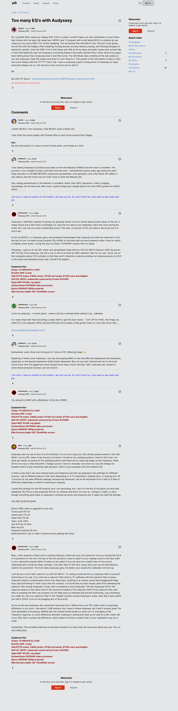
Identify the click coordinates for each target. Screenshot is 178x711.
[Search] (139, 3)
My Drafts (148, 60)
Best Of (132, 71)
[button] (119, 21)
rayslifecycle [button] (23, 304)
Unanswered (148, 68)
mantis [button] (20, 120)
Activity (132, 49)
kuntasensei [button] (22, 213)
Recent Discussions (137, 46)
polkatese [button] (22, 159)
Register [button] (73, 108)
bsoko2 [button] (21, 28)
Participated (134, 64)
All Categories (134, 42)
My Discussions (135, 57)
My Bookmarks (148, 53)
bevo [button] (20, 445)
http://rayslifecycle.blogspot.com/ (28, 330)
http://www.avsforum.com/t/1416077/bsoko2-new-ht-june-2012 (63, 79)
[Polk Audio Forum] (14, 3)
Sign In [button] (58, 108)
